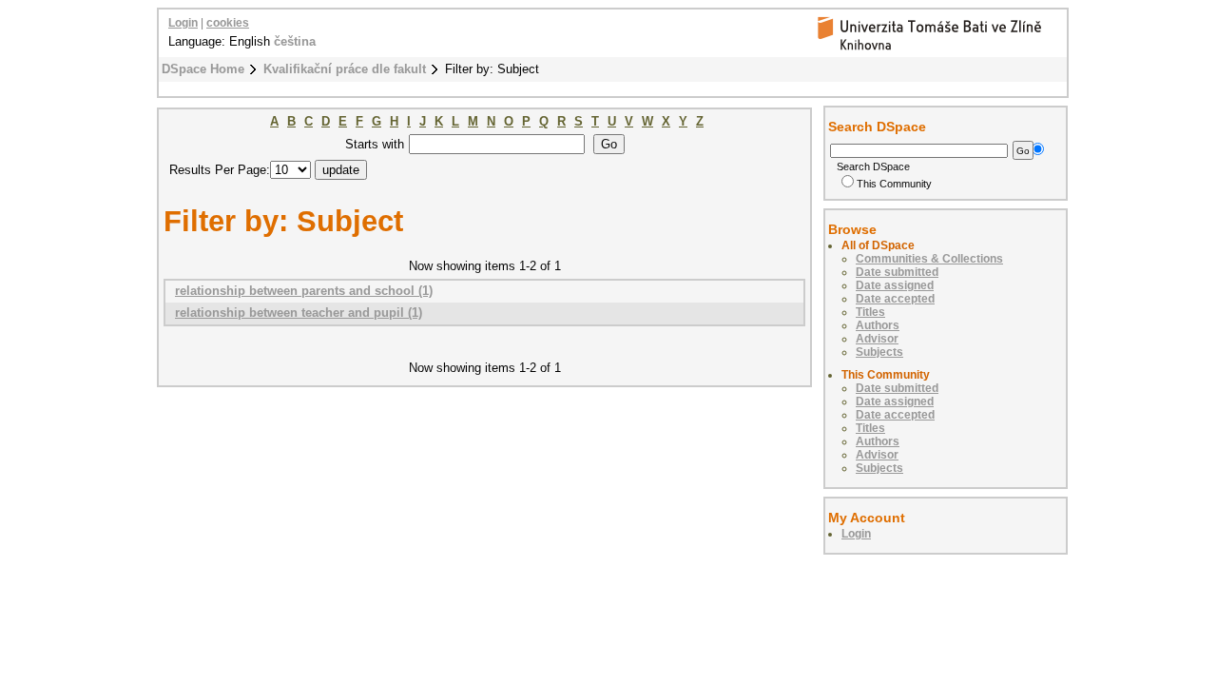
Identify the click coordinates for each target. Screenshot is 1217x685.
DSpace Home (203, 69)
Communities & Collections (929, 258)
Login (183, 23)
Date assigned (895, 285)
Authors (877, 325)
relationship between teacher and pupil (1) (298, 312)
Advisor (877, 338)
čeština (295, 41)
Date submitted (897, 272)
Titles (870, 312)
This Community (894, 183)
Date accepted (895, 298)
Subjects (879, 352)
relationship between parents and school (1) (304, 291)
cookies (227, 23)
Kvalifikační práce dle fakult (344, 69)
